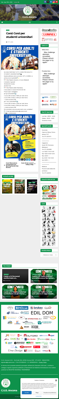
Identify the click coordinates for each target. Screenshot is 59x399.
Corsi (8, 30)
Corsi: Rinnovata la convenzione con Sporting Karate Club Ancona (12, 165)
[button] (56, 380)
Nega (37, 392)
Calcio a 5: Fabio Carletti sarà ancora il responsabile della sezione (43, 294)
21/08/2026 (36, 296)
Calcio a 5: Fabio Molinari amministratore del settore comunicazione (43, 278)
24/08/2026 (8, 296)
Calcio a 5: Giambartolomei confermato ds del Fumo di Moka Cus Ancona (15, 294)
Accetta (27, 392)
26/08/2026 (36, 280)
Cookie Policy (39, 396)
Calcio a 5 (6, 274)
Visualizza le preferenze (49, 392)
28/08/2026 (7, 280)
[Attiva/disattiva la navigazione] (30, 22)
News (9, 182)
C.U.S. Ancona (30, 17)
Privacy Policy (43, 362)
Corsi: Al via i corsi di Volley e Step (27, 163)
